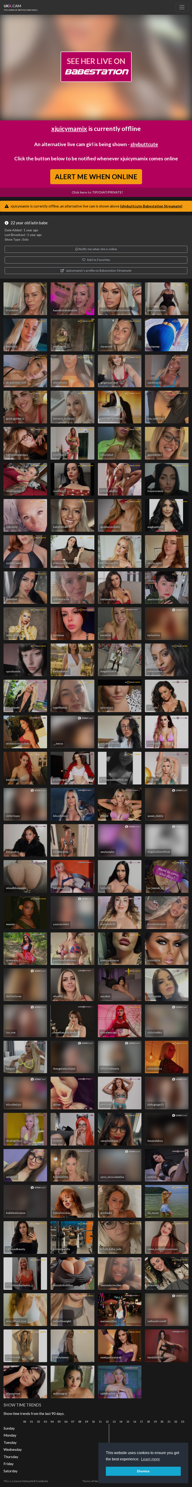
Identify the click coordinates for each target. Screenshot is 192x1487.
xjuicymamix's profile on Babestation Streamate (98, 270)
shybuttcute (144, 144)
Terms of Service (92, 1481)
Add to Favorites (98, 260)
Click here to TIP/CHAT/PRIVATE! (97, 192)
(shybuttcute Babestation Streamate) (151, 206)
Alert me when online (96, 176)
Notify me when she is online (97, 249)
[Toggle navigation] (182, 7)
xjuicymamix (69, 128)
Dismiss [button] (143, 1471)
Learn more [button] (150, 1459)
